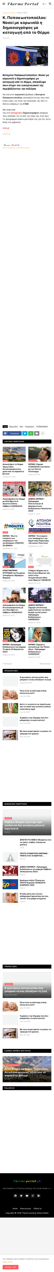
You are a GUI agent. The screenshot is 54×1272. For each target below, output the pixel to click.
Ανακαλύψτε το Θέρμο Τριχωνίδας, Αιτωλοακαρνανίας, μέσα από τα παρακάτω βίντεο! (13, 469)
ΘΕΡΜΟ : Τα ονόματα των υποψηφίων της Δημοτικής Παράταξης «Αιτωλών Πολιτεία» (38, 539)
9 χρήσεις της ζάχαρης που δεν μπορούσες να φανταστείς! (34, 719)
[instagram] (33, 1196)
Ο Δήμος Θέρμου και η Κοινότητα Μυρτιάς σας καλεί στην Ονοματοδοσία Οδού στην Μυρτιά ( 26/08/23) (39, 575)
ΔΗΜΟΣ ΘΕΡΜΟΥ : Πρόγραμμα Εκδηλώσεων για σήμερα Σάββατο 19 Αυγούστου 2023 (35, 869)
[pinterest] (38, 1196)
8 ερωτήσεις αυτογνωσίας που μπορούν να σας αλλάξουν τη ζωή (35, 678)
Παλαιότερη (45, 663)
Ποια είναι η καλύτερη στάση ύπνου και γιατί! (33, 692)
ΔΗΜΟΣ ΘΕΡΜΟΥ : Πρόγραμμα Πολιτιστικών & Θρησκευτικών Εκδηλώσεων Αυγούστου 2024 (39, 505)
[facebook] (15, 1196)
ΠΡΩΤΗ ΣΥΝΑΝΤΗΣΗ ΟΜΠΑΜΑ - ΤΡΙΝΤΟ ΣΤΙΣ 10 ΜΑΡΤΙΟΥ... (34, 854)
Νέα (21, 427)
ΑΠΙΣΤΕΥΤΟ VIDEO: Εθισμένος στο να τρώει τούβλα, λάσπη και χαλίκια (35, 842)
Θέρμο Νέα (22, 13)
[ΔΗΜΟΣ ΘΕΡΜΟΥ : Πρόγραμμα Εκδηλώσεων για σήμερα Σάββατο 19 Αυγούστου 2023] (10, 871)
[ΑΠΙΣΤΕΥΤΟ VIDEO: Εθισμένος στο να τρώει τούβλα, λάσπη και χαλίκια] (10, 844)
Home (15, 1208)
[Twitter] (25, 433)
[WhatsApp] (30, 433)
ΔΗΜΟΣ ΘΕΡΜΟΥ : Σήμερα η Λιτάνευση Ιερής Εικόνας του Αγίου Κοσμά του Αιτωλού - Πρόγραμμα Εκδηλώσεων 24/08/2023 (39, 612)
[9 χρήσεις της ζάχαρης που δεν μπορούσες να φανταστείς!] (10, 722)
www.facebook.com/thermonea (16, 148)
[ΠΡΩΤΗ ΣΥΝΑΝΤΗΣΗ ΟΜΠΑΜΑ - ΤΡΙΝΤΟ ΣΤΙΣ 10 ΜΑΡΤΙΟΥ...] (10, 857)
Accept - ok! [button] (10, 1267)
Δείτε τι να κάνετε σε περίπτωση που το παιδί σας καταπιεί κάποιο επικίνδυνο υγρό (35, 706)
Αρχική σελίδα (9, 13)
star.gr (6, 128)
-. (11, 145)
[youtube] (27, 1196)
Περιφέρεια (29, 427)
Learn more (7, 1261)
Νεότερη (8, 663)
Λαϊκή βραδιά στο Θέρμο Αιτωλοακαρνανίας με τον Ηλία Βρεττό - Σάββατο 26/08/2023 (14, 608)
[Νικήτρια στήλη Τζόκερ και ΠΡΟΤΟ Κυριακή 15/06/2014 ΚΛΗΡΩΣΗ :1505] (10, 884)
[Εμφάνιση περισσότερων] (42, 433)
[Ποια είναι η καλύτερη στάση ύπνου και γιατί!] (10, 695)
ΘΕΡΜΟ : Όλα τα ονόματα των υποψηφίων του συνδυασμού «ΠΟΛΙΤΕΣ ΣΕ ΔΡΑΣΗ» (13, 541)
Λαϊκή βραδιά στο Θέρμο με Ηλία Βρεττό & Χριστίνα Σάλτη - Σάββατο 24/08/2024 (14, 502)
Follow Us (38, 1208)
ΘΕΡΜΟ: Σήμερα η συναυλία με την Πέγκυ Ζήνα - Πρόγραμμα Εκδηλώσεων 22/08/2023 (39, 649)
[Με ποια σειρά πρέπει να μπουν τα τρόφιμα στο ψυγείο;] (10, 735)
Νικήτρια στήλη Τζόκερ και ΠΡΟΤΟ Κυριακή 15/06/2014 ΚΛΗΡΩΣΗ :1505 (32, 882)
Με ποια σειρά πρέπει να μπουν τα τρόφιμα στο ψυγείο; (35, 732)
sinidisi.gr (6, 134)
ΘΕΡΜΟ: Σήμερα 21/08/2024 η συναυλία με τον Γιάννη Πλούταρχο (39, 468)
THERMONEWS (42, 427)
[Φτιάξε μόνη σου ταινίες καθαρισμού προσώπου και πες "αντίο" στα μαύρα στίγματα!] (10, 898)
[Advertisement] (27, 174)
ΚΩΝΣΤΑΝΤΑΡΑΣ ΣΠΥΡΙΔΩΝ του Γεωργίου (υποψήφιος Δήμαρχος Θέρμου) (14, 574)
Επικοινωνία (25, 1208)
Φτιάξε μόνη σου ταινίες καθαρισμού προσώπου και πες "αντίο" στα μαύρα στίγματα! (34, 896)
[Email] (36, 433)
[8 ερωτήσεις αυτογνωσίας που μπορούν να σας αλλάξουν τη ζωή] (10, 681)
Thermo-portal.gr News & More (35, 1213)
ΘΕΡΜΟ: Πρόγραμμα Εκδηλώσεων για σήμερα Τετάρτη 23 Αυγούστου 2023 (14, 648)
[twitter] (21, 1196)
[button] (3, 4)
